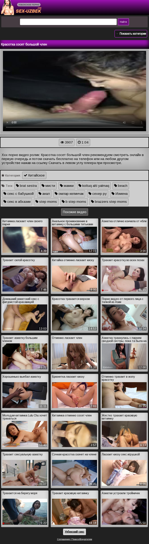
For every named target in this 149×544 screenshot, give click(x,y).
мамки (68, 186)
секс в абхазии (18, 202)
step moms (47, 202)
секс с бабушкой (20, 194)
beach (122, 186)
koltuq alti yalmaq (95, 186)
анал (45, 194)
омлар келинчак (71, 194)
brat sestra (28, 186)
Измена (121, 194)
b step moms (75, 202)
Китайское (36, 175)
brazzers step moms (110, 202)
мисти (50, 186)
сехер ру (99, 194)
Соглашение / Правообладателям (74, 539)
